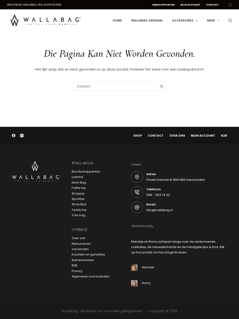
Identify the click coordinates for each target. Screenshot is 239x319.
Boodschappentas (86, 171)
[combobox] (115, 86)
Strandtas (79, 204)
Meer (211, 20)
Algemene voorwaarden (90, 276)
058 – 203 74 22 (158, 195)
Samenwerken (83, 260)
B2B (224, 136)
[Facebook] (13, 135)
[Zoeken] (230, 20)
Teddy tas (79, 210)
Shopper (78, 193)
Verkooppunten (163, 5)
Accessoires (182, 20)
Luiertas (77, 177)
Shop (138, 136)
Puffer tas (79, 188)
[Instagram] (22, 135)
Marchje (148, 267)
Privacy (77, 271)
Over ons (177, 136)
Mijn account (190, 5)
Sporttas (78, 199)
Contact (212, 5)
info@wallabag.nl (159, 210)
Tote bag (78, 215)
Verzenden (80, 249)
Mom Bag (79, 182)
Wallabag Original (147, 20)
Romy (146, 283)
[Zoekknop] (161, 86)
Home (117, 20)
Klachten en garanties (88, 254)
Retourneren (81, 243)
